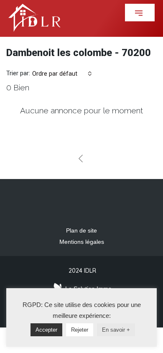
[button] (140, 12)
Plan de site (81, 230)
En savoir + (116, 330)
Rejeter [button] (79, 330)
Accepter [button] (46, 330)
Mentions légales (81, 241)
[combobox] (62, 73)
